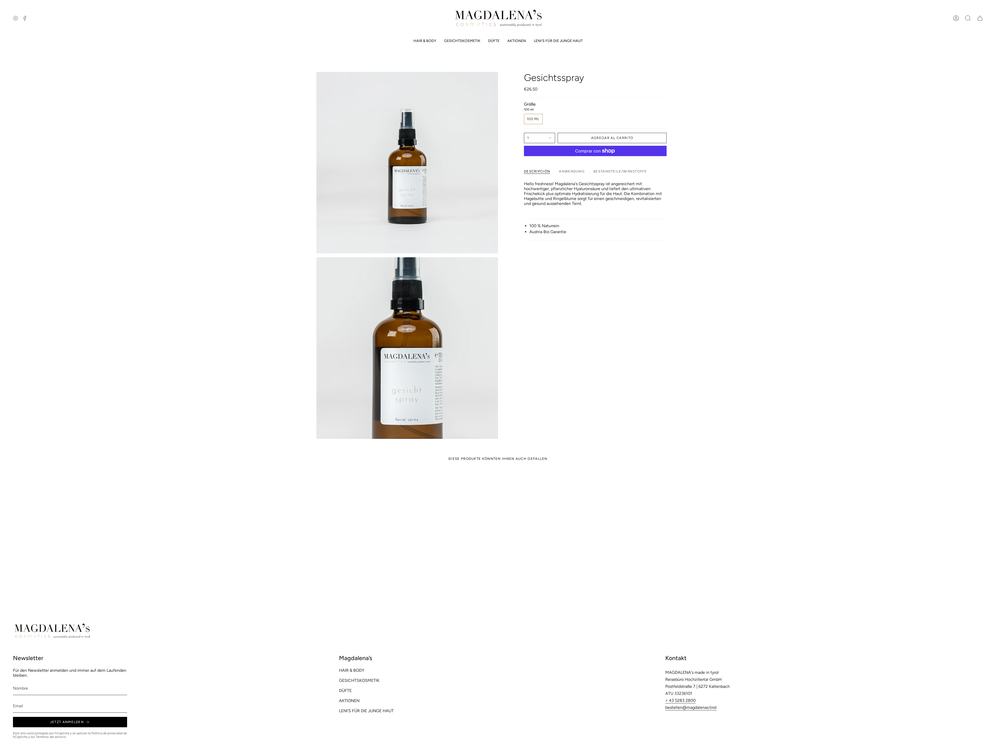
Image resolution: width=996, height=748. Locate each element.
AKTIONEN (349, 700)
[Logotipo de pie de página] (52, 631)
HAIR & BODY (351, 670)
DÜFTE (345, 690)
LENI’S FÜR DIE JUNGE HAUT (366, 710)
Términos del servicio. (51, 737)
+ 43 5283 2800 (680, 700)
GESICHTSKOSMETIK (359, 680)
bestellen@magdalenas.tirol (691, 707)
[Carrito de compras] (980, 18)
